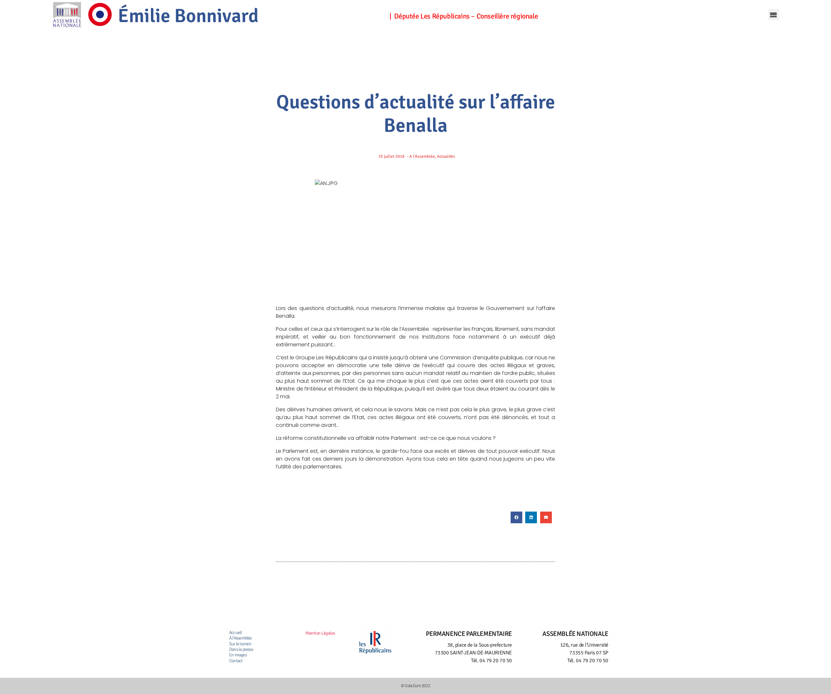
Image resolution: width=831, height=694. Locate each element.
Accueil (235, 632)
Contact (235, 660)
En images (238, 655)
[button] (773, 14)
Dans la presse (241, 649)
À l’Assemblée (240, 638)
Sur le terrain (240, 644)
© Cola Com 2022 (415, 686)
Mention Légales (320, 633)
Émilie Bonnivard (188, 16)
